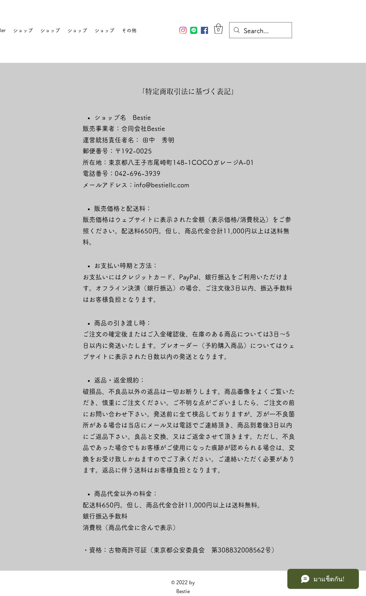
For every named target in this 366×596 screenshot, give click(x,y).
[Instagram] (183, 30)
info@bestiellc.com (161, 185)
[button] (218, 29)
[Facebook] (204, 30)
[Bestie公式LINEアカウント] (193, 30)
